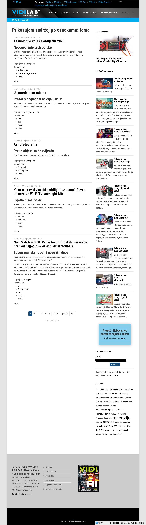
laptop (99, 401)
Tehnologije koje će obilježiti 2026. (39, 41)
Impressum (50, 471)
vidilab (125, 430)
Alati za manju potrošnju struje (121, 100)
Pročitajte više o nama (22, 494)
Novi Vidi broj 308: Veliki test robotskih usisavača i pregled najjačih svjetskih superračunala (51, 244)
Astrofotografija (25, 144)
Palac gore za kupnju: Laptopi (121, 216)
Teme (76, 13)
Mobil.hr (57, 2)
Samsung (108, 422)
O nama (48, 467)
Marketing (50, 480)
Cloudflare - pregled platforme (123, 80)
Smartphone (102, 426)
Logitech (116, 402)
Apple (115, 389)
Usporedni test (32, 112)
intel (122, 397)
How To (65, 13)
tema (20, 76)
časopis (108, 434)
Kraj (72, 313)
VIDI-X (92, 2)
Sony (111, 426)
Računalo (108, 418)
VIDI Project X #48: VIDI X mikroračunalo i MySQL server (111, 60)
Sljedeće (64, 313)
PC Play (82, 2)
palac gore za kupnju (104, 410)
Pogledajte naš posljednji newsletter (51, 5)
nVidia (113, 406)
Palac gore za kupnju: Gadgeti (121, 249)
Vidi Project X (90, 13)
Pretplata (49, 476)
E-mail (98, 356)
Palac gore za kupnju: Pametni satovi (121, 188)
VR (103, 434)
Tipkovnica (106, 430)
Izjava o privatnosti (53, 484)
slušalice (118, 422)
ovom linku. (113, 375)
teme (20, 226)
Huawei (116, 398)
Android (109, 389)
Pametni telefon (103, 414)
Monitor (106, 406)
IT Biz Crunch (104, 2)
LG (111, 402)
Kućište (128, 398)
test (19, 118)
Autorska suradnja (53, 489)
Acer (98, 389)
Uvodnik (115, 430)
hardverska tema (102, 398)
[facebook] (14, 2)
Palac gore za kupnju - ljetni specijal (120, 297)
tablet (20, 125)
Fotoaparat (23, 170)
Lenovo (106, 402)
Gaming (100, 393)
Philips (113, 414)
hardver (21, 295)
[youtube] (20, 2)
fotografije (22, 167)
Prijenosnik (121, 414)
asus (121, 389)
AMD (102, 389)
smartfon (126, 422)
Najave (29, 279)
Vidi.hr (49, 2)
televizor (22, 219)
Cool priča (30, 64)
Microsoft (124, 402)
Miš (130, 402)
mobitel (99, 406)
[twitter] (17, 2)
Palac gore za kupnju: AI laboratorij (120, 278)
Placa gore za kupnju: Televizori (122, 130)
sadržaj (99, 422)
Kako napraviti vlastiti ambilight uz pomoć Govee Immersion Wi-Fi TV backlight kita (49, 192)
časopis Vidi (23, 289)
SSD (115, 426)
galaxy (130, 389)
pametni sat (118, 410)
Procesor (99, 418)
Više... (16, 81)
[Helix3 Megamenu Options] (133, 12)
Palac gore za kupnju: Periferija (122, 160)
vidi (19, 286)
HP (111, 398)
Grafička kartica (112, 393)
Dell (125, 389)
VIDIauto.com (70, 2)
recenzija (121, 418)
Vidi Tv (53, 13)
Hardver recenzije (109, 13)
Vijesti (126, 13)
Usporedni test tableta (30, 93)
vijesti (98, 434)
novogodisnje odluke (27, 73)
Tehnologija (23, 70)
